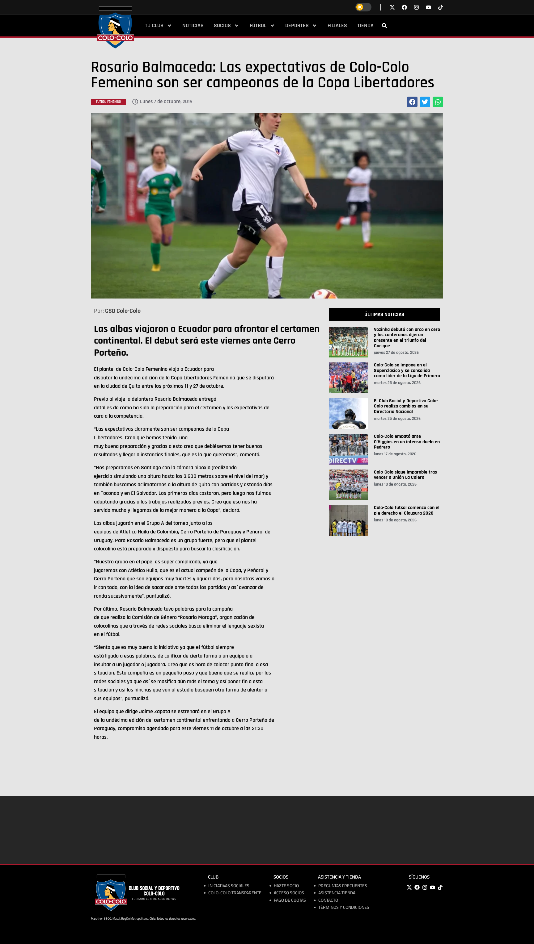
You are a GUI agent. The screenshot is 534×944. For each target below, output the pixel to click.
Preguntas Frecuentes (342, 885)
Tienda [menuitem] (365, 26)
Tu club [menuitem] (154, 26)
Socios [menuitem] (222, 26)
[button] (384, 25)
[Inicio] (115, 27)
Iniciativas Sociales (228, 885)
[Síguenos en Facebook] (404, 7)
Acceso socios (289, 892)
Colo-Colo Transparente (234, 892)
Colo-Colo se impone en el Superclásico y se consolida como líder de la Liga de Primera (407, 370)
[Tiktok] (440, 7)
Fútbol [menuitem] (258, 26)
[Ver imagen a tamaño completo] (267, 206)
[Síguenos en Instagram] (416, 7)
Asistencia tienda (336, 892)
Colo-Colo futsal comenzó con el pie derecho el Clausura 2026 (406, 510)
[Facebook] (417, 887)
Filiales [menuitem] (337, 26)
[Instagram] (424, 887)
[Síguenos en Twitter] (392, 7)
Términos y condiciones (343, 907)
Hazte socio (286, 885)
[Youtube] (432, 887)
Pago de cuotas (290, 900)
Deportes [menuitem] (297, 26)
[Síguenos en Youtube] (428, 7)
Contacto (328, 900)
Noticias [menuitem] (193, 26)
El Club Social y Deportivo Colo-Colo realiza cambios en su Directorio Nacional (406, 406)
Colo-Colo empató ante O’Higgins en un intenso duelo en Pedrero (407, 441)
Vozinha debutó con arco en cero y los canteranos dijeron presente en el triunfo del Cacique (407, 337)
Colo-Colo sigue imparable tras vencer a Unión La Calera (405, 475)
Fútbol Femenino (108, 102)
